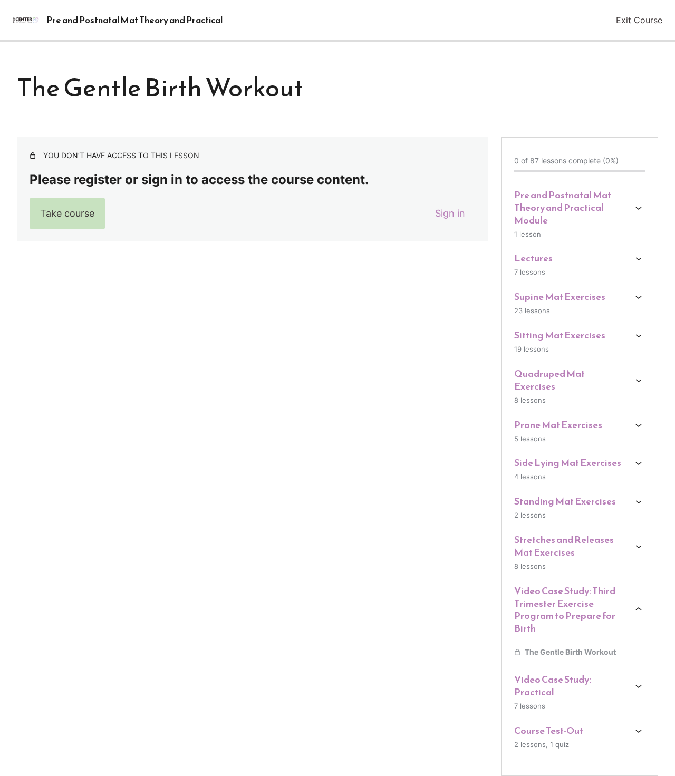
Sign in (450, 213)
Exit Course (639, 20)
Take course (67, 213)
